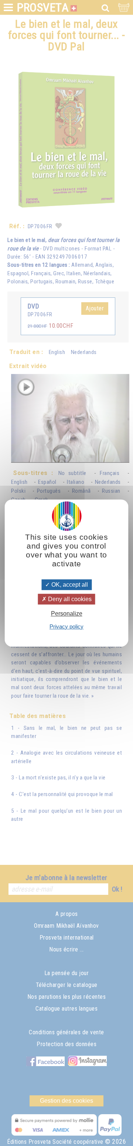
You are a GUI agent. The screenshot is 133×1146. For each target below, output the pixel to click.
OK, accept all (69, 585)
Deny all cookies (69, 599)
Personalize (66, 614)
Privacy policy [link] (66, 626)
